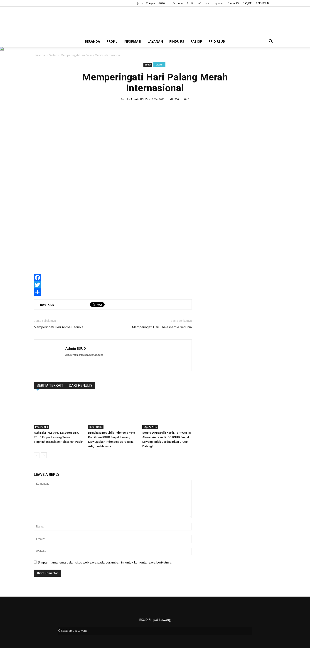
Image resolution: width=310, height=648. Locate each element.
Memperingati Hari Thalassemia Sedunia (162, 327)
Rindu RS (233, 3)
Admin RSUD (139, 99)
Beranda (177, 3)
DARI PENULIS (81, 385)
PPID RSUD (262, 3)
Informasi (203, 3)
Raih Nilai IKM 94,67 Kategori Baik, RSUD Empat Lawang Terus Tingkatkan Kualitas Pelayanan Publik (58, 437)
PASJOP (247, 3)
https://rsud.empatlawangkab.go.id (84, 354)
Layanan (219, 3)
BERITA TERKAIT (50, 385)
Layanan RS (150, 426)
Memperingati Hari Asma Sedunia (58, 327)
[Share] (113, 292)
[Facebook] (113, 277)
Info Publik (41, 426)
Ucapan (159, 64)
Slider (53, 55)
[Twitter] (113, 284)
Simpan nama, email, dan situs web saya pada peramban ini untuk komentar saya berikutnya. (105, 562)
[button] (270, 41)
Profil (190, 3)
